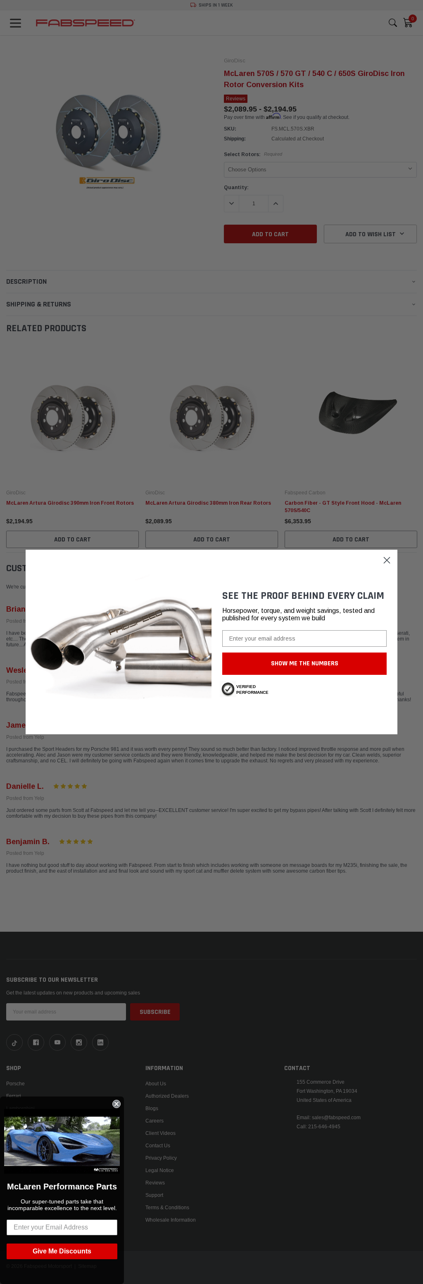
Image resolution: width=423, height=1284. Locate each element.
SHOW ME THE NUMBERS (304, 663)
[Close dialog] (387, 560)
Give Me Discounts (62, 1251)
